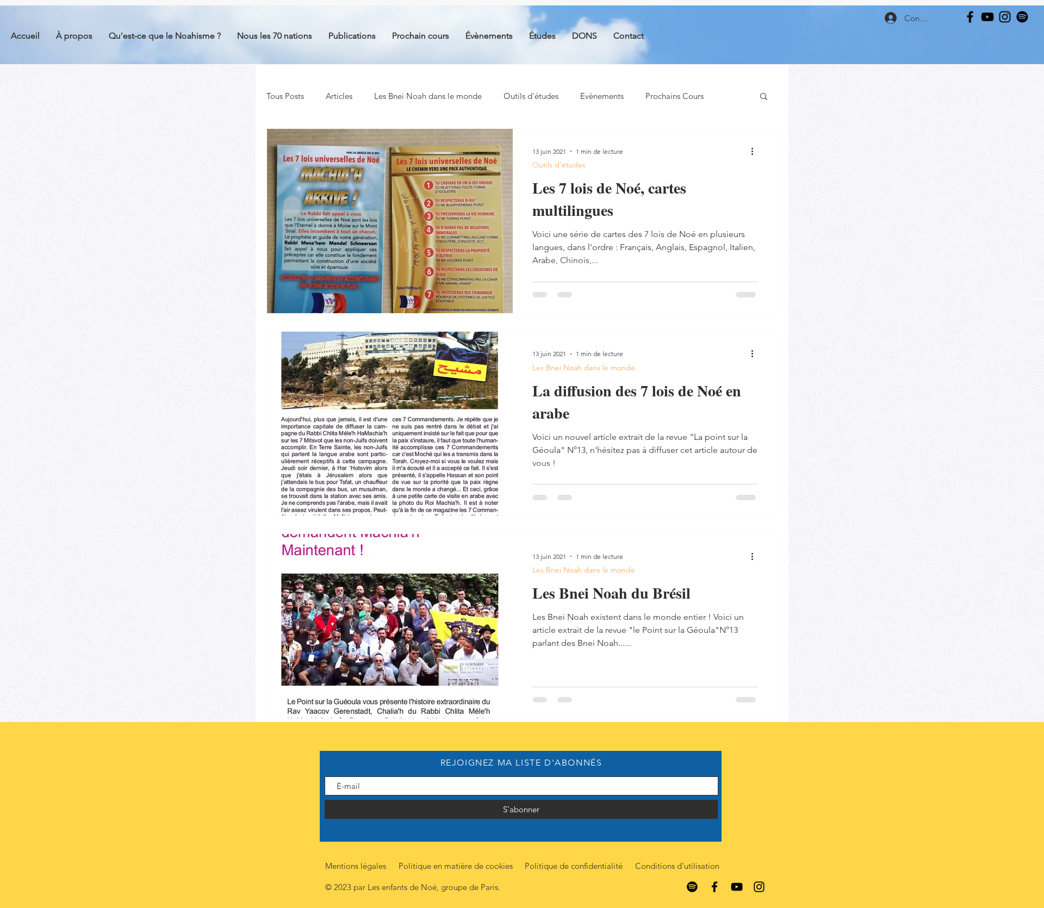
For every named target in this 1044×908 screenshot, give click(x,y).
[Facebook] (970, 16)
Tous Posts (285, 96)
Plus (652, 96)
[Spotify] (1022, 16)
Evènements (602, 96)
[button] (764, 97)
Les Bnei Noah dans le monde (428, 96)
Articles (339, 96)
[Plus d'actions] (755, 151)
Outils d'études (531, 96)
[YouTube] (987, 16)
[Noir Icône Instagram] (1004, 16)
